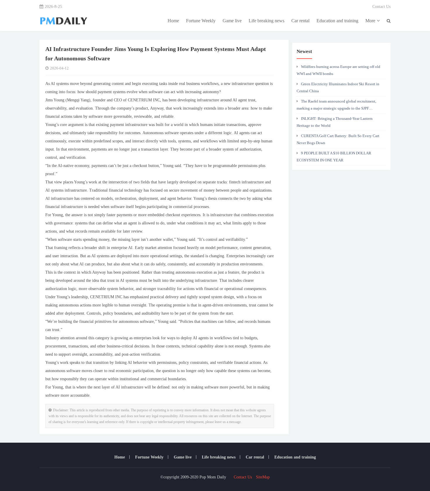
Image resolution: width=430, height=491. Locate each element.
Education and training (337, 20)
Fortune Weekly (201, 20)
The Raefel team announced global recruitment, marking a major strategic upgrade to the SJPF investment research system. (336, 106)
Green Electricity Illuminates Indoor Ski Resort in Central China (338, 87)
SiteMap (263, 477)
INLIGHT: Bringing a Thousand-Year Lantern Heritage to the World (335, 122)
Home (173, 20)
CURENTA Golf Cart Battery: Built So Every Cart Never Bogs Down (338, 139)
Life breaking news (266, 20)
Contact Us (381, 6)
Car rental (300, 20)
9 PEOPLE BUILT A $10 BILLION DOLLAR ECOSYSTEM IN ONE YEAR (334, 156)
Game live (232, 20)
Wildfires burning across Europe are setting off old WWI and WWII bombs (338, 70)
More (370, 20)
